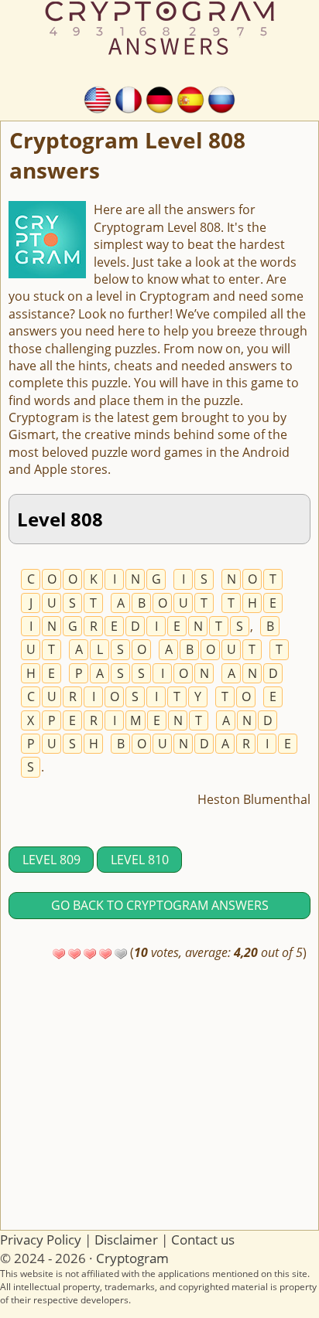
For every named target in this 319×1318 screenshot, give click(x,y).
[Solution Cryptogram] (128, 98)
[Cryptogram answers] (97, 98)
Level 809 (51, 859)
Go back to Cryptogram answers (160, 905)
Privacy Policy (40, 1239)
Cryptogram (132, 1258)
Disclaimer (126, 1239)
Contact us (203, 1239)
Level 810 (140, 859)
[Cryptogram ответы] (221, 98)
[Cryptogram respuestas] (190, 98)
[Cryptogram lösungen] (159, 98)
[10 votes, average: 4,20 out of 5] (59, 954)
